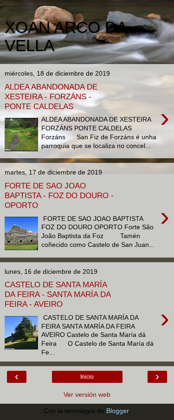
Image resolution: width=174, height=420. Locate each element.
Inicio (87, 377)
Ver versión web (87, 394)
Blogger (117, 410)
